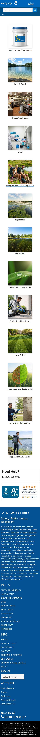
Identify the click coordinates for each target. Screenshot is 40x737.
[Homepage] (6, 3)
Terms (34, 734)
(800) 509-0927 (15, 717)
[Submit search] (35, 10)
